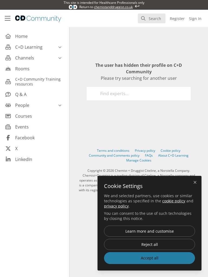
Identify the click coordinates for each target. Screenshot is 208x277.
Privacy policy (145, 150)
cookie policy (173, 200)
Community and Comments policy (114, 155)
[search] (151, 18)
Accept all (149, 257)
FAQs (149, 155)
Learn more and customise (149, 231)
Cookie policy (170, 150)
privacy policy (116, 206)
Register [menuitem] (177, 18)
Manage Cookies (138, 160)
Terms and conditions (113, 150)
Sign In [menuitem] (195, 18)
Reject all (149, 244)
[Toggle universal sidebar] (7, 18)
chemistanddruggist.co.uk (113, 7)
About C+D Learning (173, 155)
